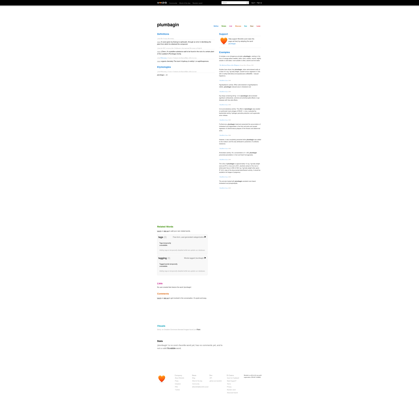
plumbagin (232, 43)
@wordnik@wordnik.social (200, 387)
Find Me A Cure (224, 80)
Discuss (238, 26)
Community (173, 3)
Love (258, 26)
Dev (210, 375)
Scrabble (171, 348)
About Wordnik (179, 378)
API (211, 378)
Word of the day (184, 3)
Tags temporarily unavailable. (165, 244)
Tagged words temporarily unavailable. (168, 265)
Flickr (198, 329)
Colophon (178, 384)
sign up (166, 231)
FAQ (176, 387)
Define (216, 26)
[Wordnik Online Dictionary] (162, 3)
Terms (229, 384)
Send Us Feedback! (233, 378)
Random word (197, 3)
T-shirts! (177, 390)
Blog (193, 378)
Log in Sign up (256, 3)
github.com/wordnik (216, 381)
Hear (252, 26)
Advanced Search (232, 393)
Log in (159, 231)
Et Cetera (230, 375)
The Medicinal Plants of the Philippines (230, 65)
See (245, 26)
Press (176, 381)
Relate (224, 26)
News (194, 375)
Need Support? (231, 381)
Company (178, 375)
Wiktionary (164, 58)
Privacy (229, 387)
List (230, 26)
